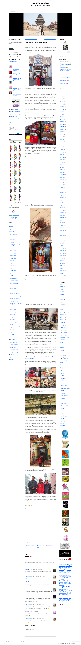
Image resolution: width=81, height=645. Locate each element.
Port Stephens (13, 311)
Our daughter (62, 339)
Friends (62, 352)
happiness (68, 572)
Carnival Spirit (13, 253)
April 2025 (61, 117)
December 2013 (62, 232)
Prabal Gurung (61, 599)
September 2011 (62, 276)
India (62, 383)
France (62, 380)
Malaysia (12, 281)
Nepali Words (66, 8)
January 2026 (62, 103)
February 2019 (62, 137)
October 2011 (62, 275)
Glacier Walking (13, 345)
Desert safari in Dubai (14, 344)
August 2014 (62, 218)
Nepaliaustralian (65, 586)
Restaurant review (62, 360)
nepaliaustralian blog (62, 590)
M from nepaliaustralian (64, 579)
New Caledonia (13, 288)
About (15, 8)
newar (63, 595)
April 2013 (61, 245)
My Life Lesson (57, 10)
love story (66, 577)
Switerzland (63, 408)
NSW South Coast (14, 306)
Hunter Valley (13, 270)
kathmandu (61, 575)
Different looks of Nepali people (15, 111)
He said (36, 10)
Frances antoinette (29, 596)
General (61, 306)
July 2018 (61, 144)
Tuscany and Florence (65, 388)
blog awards (67, 568)
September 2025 (62, 109)
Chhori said (42, 10)
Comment (52, 638)
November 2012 (62, 253)
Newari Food (63, 335)
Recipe (62, 304)
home (68, 573)
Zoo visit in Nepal (50, 545)
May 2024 (61, 136)
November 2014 (62, 213)
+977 (60, 563)
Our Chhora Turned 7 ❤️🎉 (64, 80)
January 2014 (62, 230)
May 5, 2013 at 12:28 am (31, 611)
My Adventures (12, 339)
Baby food (61, 291)
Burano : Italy (13, 250)
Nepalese (61, 583)
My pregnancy (62, 319)
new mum (63, 596)
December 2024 (62, 124)
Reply (41, 569)
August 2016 (62, 180)
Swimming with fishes (14, 349)
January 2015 (62, 210)
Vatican (12, 330)
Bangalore (12, 239)
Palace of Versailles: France (15, 307)
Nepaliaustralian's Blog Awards (63, 589)
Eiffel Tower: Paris (14, 260)
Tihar (64, 600)
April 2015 (61, 205)
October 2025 (62, 108)
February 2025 (62, 121)
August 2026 (62, 93)
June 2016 (61, 184)
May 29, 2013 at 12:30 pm (37, 576)
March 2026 (62, 101)
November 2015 (62, 194)
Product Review (62, 345)
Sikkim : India (13, 317)
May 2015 (61, 203)
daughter (66, 571)
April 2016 (61, 187)
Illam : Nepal (13, 271)
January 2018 (62, 154)
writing (67, 601)
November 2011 (62, 273)
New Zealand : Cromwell (15, 291)
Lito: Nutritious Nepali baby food (15, 118)
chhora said (62, 570)
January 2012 (62, 270)
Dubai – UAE (13, 258)
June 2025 (61, 114)
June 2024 (61, 134)
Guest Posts (13, 11)
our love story (67, 597)
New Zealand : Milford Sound (16, 296)
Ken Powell (14, 73)
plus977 (69, 598)
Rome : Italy (13, 314)
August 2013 (62, 238)
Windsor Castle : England (15, 335)
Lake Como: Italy (14, 276)
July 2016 (61, 182)
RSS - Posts (62, 279)
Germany (62, 381)
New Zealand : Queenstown (15, 298)
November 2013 (62, 233)
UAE (62, 415)
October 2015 (62, 195)
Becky (14, 94)
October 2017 (62, 159)
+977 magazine (63, 563)
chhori (65, 570)
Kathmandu (63, 322)
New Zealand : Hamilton (14, 356)
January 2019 (62, 139)
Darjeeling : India (14, 257)
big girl (69, 567)
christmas (69, 570)
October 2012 (62, 255)
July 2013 (61, 240)
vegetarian (60, 601)
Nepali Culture (63, 327)
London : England (14, 278)
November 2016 (62, 175)
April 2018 (61, 149)
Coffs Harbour (13, 255)
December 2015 (62, 192)
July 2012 (61, 260)
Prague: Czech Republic (15, 312)
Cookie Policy (22, 642)
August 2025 (62, 111)
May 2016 (61, 185)
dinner (69, 571)
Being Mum (62, 294)
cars (59, 570)
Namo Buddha (13, 286)
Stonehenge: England (14, 322)
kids (65, 575)
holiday (62, 573)
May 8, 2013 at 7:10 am (33, 581)
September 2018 (62, 142)
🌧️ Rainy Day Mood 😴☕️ (64, 61)
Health (61, 311)
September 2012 (62, 256)
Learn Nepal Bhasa (46, 8)
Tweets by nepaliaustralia (13, 61)
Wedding (62, 357)
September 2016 (62, 179)
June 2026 (61, 96)
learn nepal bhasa (65, 576)
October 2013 (62, 235)
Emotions (62, 343)
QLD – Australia (63, 405)
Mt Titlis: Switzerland (14, 283)
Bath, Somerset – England (15, 242)
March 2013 (62, 247)
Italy (61, 386)
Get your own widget (12, 134)
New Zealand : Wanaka (14, 300)
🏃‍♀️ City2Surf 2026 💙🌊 (64, 65)
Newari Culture (63, 333)
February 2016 (62, 190)
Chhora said (49, 10)
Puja (67, 599)
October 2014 (62, 215)
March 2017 (62, 170)
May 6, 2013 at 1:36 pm (37, 604)
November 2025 (62, 106)
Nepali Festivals (67, 10)
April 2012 (61, 265)
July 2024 (61, 132)
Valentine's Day (62, 425)
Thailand (12, 324)
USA (12, 327)
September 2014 (62, 217)
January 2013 (62, 250)
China (62, 375)
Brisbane (12, 247)
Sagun (69, 599)
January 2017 (62, 172)
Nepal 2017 (63, 398)
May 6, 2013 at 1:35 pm (37, 618)
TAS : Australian (63, 411)
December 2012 (62, 251)
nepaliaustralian (40, 3)
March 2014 (62, 227)
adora (61, 284)
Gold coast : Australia (14, 266)
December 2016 (62, 174)
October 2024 (62, 127)
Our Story (25, 8)
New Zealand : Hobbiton (15, 295)
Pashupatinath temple (39, 563)
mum (62, 582)
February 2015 (62, 208)
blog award (63, 568)
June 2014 (61, 222)
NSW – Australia (63, 403)
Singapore (12, 319)
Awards (11, 226)
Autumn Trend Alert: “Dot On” (31, 39)
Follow (11, 49)
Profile (10, 122)
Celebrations (62, 296)
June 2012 (61, 261)
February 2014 (62, 228)
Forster (12, 265)
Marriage (62, 353)
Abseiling (12, 340)
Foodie (11, 229)
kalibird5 (27, 581)
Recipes (17, 10)
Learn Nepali (23, 10)
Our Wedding (64, 358)
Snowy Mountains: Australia (15, 321)
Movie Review (62, 314)
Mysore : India (13, 285)
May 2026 (61, 98)
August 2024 (62, 131)
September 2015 (62, 197)
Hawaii (12, 268)
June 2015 (61, 202)
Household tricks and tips (64, 312)
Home (11, 8)
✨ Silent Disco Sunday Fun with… (17, 79)
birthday (60, 568)
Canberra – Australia (64, 372)
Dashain (62, 571)
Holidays (62, 289)
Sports (61, 364)
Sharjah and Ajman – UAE (15, 316)
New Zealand (63, 401)
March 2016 (62, 189)
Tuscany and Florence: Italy (15, 326)
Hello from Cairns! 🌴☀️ (64, 67)
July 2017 (61, 164)
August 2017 (62, 162)
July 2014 (61, 220)
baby (66, 567)
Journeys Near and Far (34, 8)
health (60, 573)
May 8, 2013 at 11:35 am (37, 588)
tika (66, 600)
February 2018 (62, 152)
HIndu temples (27, 563)
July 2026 (61, 94)
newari (66, 595)
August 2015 (62, 199)
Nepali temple (32, 563)
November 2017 (62, 157)
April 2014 (61, 225)
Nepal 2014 (63, 396)
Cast (20, 8)
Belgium (62, 370)
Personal (61, 342)
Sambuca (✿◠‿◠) (16, 67)
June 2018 (61, 146)
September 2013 (62, 237)
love (62, 577)
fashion (63, 572)
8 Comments (35, 43)
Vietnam (12, 334)
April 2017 (61, 169)
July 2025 (61, 112)
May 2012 (61, 263)
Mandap (69, 577)
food (65, 572)
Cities (10, 123)
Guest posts (62, 307)
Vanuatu (18, 133)
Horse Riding (13, 347)
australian (62, 566)
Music (61, 316)
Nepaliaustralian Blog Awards (64, 337)
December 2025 (62, 104)
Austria (12, 237)
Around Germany (14, 234)
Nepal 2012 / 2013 (39, 562)
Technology (61, 365)
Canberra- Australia (14, 252)
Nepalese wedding (67, 583)
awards (64, 567)
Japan (12, 273)
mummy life (65, 582)
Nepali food (63, 330)
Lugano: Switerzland (14, 280)
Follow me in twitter (14, 59)
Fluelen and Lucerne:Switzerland (16, 263)
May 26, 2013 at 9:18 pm (35, 569)
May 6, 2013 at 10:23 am (37, 595)
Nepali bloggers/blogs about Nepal (15, 352)
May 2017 (61, 167)
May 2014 (61, 223)
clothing (60, 571)
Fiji (11, 261)
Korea (12, 275)
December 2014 (62, 212)
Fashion (61, 301)
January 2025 (62, 122)
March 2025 (62, 119)
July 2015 (61, 200)
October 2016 (62, 177)
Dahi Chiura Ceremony (13, 116)
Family (62, 350)
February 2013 (62, 248)
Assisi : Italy (13, 236)
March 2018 (62, 151)
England (62, 378)
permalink (50, 563)
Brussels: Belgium (14, 248)
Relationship (62, 349)
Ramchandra (27, 569)
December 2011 (62, 271)
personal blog (61, 598)
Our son (61, 340)
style (59, 600)
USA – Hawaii (63, 416)
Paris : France (13, 309)
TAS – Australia (63, 410)
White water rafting (14, 350)
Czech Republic (63, 376)
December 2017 (62, 156)
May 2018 (61, 147)
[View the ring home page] (14, 204)
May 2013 (61, 243)
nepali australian (65, 588)
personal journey (65, 598)
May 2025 (61, 116)
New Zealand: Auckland (15, 301)
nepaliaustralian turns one (62, 593)
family (60, 572)
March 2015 (62, 207)
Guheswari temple (52, 562)
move (60, 582)
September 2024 (62, 129)
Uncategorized (62, 423)
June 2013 (61, 242)
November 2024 (62, 126)
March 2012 (62, 266)
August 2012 (62, 258)
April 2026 (61, 99)
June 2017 (61, 165)
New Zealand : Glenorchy (15, 293)
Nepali (61, 585)
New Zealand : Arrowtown (15, 290)
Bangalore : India (14, 240)
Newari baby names (56, 8)
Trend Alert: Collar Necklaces (50, 39)
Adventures (61, 286)
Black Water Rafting (14, 342)
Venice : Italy (13, 332)
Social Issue (62, 362)
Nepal (34, 562)
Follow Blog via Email (14, 39)
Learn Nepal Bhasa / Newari (65, 324)
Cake (69, 568)
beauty (61, 292)
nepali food (64, 594)
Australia (61, 287)
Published (30, 10)
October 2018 (62, 141)
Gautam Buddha (12, 113)
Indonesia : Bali (63, 385)
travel (68, 600)
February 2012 (62, 268)
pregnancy (65, 599)
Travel (11, 10)
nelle (26, 611)
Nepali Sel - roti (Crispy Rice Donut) (15, 114)
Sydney (62, 600)
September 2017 (62, 160)
